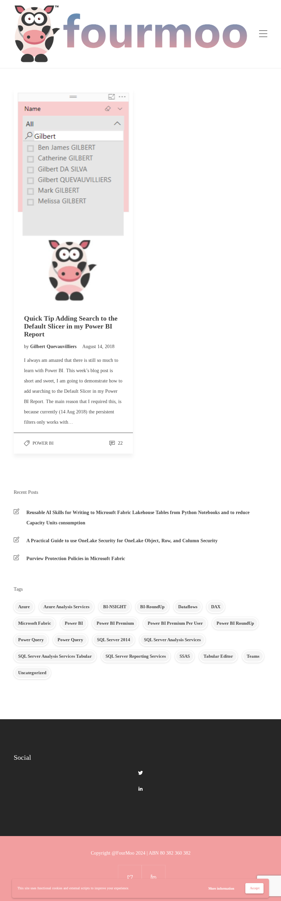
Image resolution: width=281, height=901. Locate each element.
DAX (215, 606)
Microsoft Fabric (34, 623)
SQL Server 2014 (113, 639)
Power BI (43, 443)
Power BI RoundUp (235, 623)
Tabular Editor (218, 656)
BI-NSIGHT (114, 606)
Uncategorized (32, 672)
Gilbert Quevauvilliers (54, 346)
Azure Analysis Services (66, 606)
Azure (24, 606)
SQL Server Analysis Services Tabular (55, 656)
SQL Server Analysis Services (172, 639)
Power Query (31, 639)
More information (221, 888)
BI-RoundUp (152, 606)
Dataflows (187, 606)
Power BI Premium (115, 623)
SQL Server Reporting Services (136, 656)
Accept (254, 888)
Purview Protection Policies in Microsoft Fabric (75, 558)
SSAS (185, 656)
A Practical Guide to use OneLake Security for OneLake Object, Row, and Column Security (122, 540)
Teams (253, 656)
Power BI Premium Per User (175, 623)
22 (120, 443)
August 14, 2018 (98, 346)
